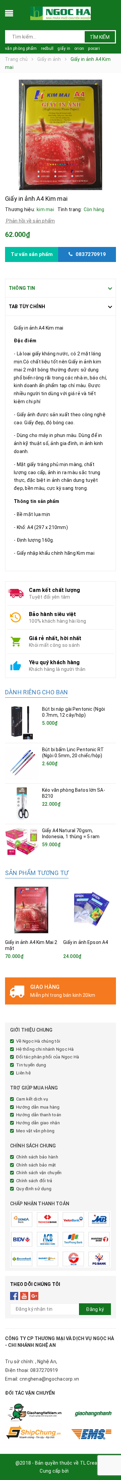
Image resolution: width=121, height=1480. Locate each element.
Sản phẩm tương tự (37, 872)
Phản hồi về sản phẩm (30, 221)
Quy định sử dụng (33, 1188)
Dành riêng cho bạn (36, 692)
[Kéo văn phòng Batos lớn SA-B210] (22, 803)
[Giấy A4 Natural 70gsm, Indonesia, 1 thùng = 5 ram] (22, 841)
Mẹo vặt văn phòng (35, 1130)
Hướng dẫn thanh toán (38, 1114)
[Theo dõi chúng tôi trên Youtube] (24, 1296)
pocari (94, 48)
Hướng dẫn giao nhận (38, 1122)
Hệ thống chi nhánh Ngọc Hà (45, 1049)
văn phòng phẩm (21, 48)
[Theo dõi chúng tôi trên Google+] (34, 1296)
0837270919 (44, 1370)
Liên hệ (23, 1072)
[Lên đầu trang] (107, 1460)
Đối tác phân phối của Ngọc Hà (47, 1056)
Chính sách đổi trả (34, 1180)
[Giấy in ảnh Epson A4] (89, 909)
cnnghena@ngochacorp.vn (49, 1379)
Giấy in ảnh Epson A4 (85, 942)
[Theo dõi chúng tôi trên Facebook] (14, 1296)
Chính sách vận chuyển (39, 1172)
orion (79, 48)
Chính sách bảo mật (36, 1164)
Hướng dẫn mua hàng (38, 1107)
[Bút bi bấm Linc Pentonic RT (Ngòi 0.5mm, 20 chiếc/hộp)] (22, 763)
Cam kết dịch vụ (32, 1099)
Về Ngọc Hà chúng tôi (38, 1041)
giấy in (63, 48)
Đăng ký (95, 1309)
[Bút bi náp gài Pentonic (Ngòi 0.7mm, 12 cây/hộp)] (22, 722)
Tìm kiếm (100, 37)
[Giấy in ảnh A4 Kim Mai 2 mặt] (31, 909)
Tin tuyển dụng (31, 1064)
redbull (47, 48)
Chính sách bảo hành (37, 1156)
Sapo (75, 1471)
